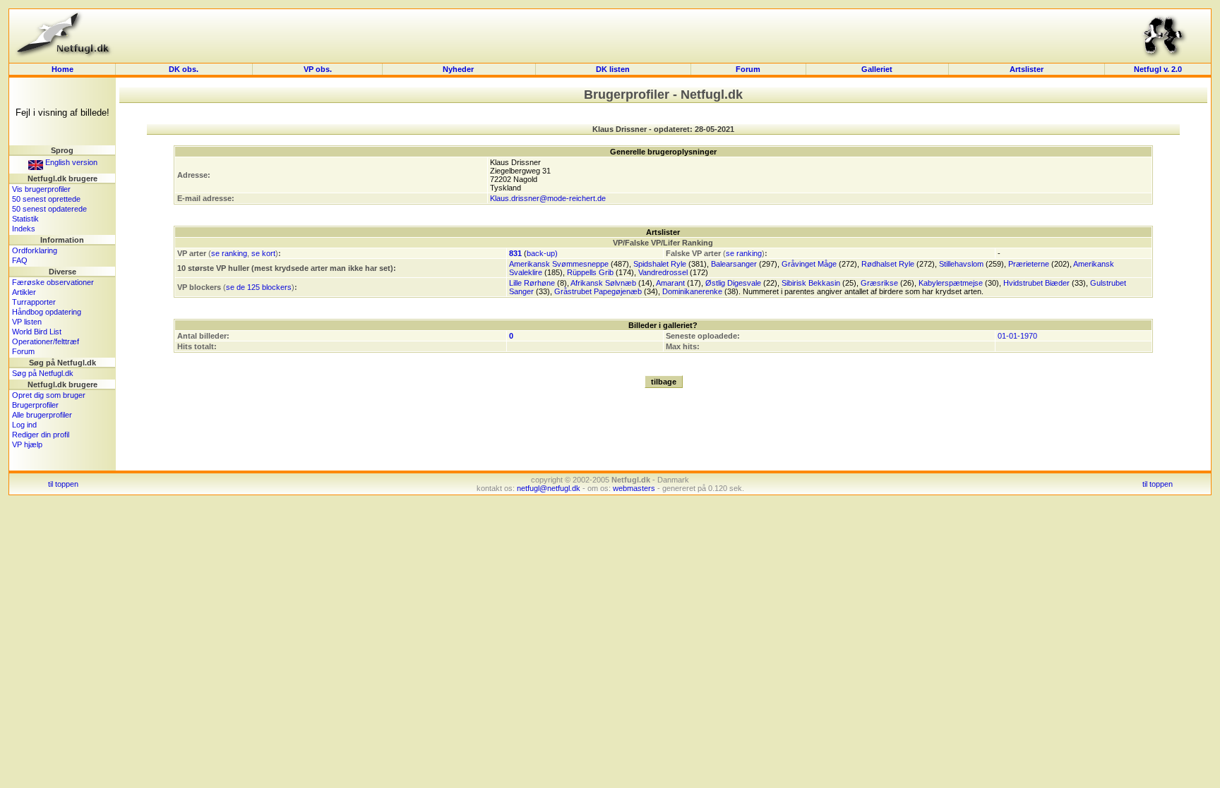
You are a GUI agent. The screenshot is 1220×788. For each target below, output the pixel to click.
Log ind (24, 424)
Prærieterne (1028, 264)
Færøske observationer (53, 282)
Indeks (23, 228)
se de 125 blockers (259, 287)
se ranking (229, 253)
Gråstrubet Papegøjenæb (598, 291)
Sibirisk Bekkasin (811, 283)
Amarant (670, 283)
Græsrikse (879, 283)
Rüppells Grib (590, 272)
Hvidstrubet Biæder (1036, 283)
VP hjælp (27, 444)
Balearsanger (734, 264)
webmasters (634, 488)
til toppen (63, 484)
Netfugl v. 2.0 (1158, 69)
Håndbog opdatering (46, 312)
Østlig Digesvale (733, 283)
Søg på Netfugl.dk (42, 373)
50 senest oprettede (46, 199)
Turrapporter (34, 302)
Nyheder (459, 69)
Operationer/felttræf (45, 341)
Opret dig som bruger (48, 395)
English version (70, 162)
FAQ (20, 260)
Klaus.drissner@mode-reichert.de (548, 198)
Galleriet (876, 69)
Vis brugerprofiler (41, 189)
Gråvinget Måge (809, 264)
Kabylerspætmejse (951, 283)
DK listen (613, 69)
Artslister (1026, 69)
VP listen (27, 321)
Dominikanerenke (692, 291)
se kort (263, 253)
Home (62, 69)
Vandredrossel (663, 272)
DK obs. (183, 69)
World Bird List (36, 331)
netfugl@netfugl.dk (548, 488)
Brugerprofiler (35, 405)
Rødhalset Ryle (887, 264)
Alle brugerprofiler (42, 415)
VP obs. (318, 69)
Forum (748, 69)
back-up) (542, 253)
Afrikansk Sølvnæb (603, 283)
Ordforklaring (34, 250)
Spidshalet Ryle (659, 264)
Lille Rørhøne (532, 283)
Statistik (25, 218)
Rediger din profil (40, 434)
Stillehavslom (961, 264)
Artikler (24, 292)
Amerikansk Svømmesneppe (559, 264)
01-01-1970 (1017, 336)
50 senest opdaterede (49, 209)
